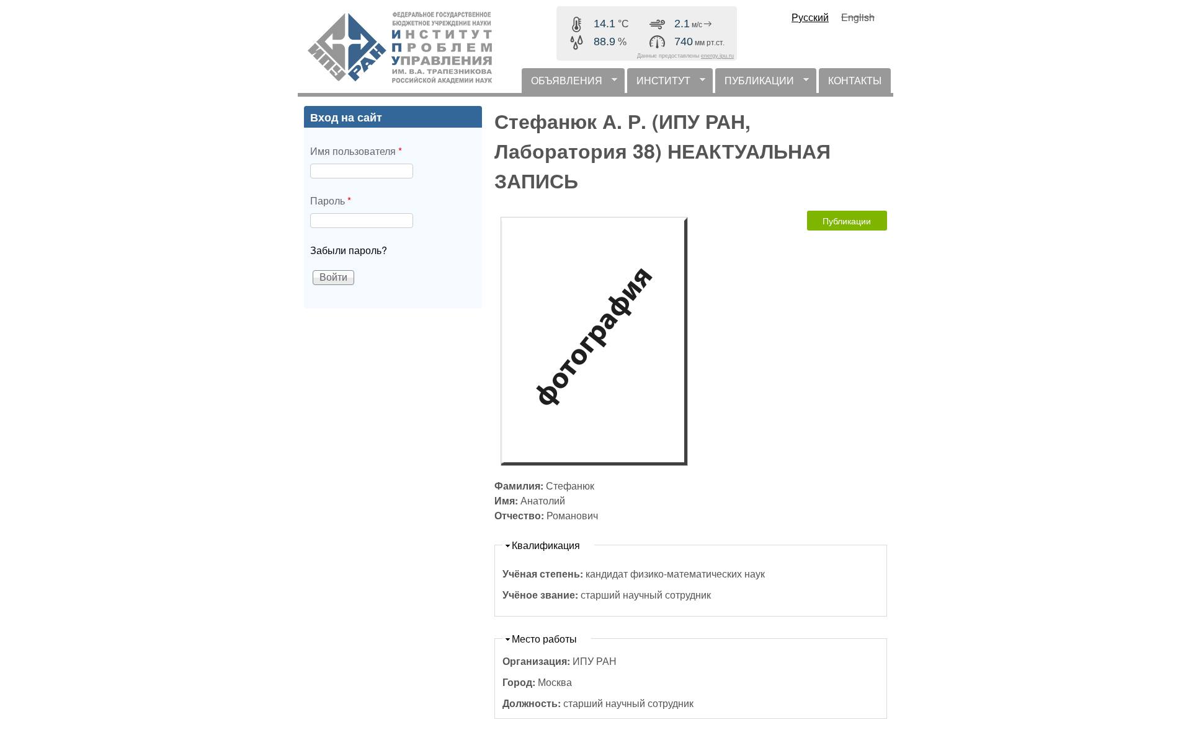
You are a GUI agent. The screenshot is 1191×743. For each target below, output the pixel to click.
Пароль (330, 200)
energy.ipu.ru (717, 56)
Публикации (847, 220)
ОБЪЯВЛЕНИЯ (562, 83)
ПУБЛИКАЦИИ (754, 83)
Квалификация (546, 545)
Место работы (544, 638)
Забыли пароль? (348, 250)
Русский (810, 17)
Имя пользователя (356, 151)
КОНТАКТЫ (854, 80)
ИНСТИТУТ (658, 83)
